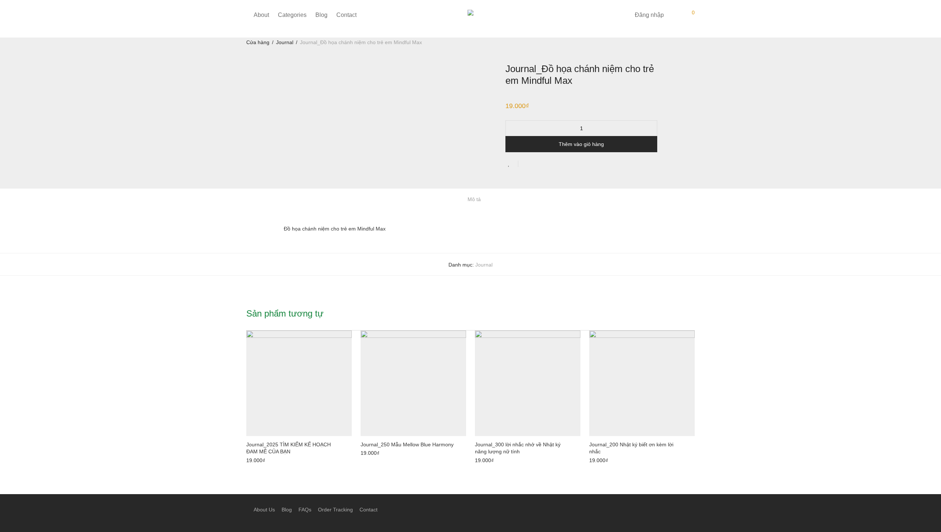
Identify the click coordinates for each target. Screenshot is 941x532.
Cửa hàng (257, 42)
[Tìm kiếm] (623, 15)
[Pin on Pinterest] (547, 164)
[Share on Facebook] (526, 164)
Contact (346, 15)
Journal (284, 42)
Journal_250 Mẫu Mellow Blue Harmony (407, 444)
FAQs (304, 510)
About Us (264, 510)
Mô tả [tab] (474, 199)
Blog (321, 15)
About (261, 15)
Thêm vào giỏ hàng (581, 144)
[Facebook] (668, 509)
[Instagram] (680, 509)
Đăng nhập (649, 15)
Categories (292, 15)
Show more (257, 459)
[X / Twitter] (692, 509)
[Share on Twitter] (537, 164)
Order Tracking (335, 510)
